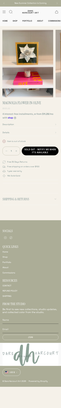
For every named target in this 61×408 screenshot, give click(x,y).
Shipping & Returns (16, 199)
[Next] (57, 3)
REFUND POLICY (10, 290)
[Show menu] (4, 12)
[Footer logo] (30, 354)
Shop (5, 257)
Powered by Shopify (38, 381)
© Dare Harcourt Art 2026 (14, 381)
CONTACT (7, 285)
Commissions (9, 272)
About (5, 267)
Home (5, 251)
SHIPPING (7, 296)
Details (6, 132)
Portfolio (7, 262)
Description (8, 124)
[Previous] (4, 3)
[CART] (56, 12)
